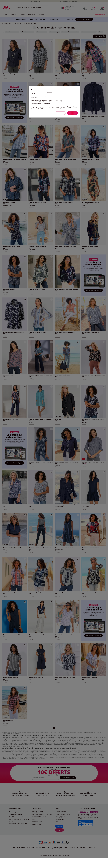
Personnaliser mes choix (47, 113)
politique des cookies (69, 108)
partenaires (49, 92)
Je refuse (60, 113)
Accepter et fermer (72, 113)
